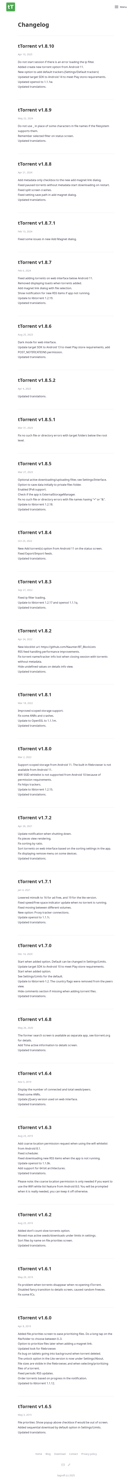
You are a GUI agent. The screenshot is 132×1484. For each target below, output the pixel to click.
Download (60, 1454)
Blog (48, 1454)
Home (38, 1454)
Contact (73, 1454)
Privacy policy (89, 1454)
